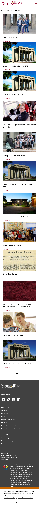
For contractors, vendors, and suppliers (13, 429)
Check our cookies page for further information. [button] (18, 498)
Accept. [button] (18, 503)
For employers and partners (9, 426)
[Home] (12, 4)
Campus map (5, 438)
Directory (4, 447)
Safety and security (7, 441)
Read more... (7, 41)
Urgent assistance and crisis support (12, 444)
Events (3, 416)
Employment (5, 413)
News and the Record (8, 419)
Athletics (4, 410)
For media (4, 422)
